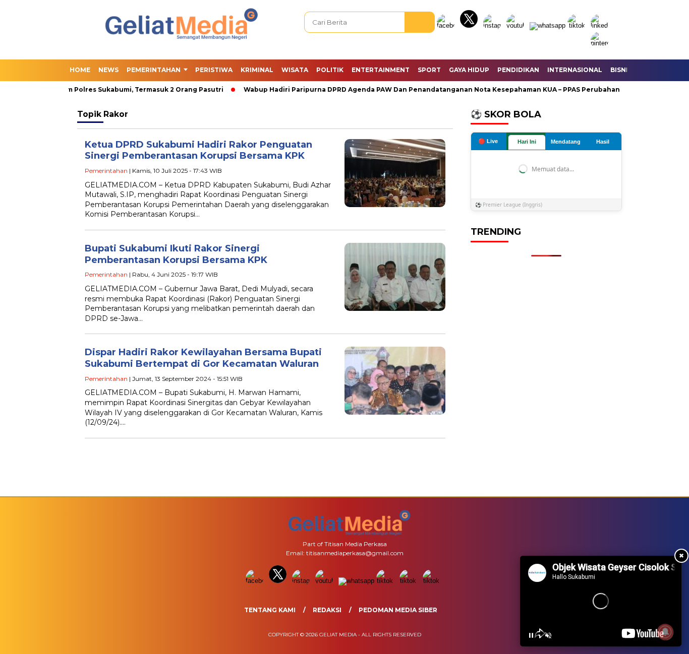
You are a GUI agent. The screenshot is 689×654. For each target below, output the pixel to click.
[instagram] (493, 25)
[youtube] (517, 25)
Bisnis (621, 70)
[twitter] (470, 25)
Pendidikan (518, 70)
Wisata (294, 70)
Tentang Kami (270, 610)
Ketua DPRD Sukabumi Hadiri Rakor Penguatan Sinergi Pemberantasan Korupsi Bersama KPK (198, 150)
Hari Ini (527, 142)
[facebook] (447, 25)
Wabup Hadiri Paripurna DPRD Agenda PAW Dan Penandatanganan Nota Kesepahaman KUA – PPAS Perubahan (419, 89)
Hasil (602, 142)
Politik (329, 70)
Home (80, 70)
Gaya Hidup (469, 70)
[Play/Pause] (531, 635)
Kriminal (257, 70)
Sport (429, 70)
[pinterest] (601, 43)
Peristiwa (214, 70)
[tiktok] (578, 25)
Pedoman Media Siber (398, 610)
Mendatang (566, 142)
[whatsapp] (547, 25)
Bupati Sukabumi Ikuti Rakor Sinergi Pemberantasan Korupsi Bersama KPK (176, 254)
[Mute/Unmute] (548, 635)
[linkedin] (601, 25)
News (108, 70)
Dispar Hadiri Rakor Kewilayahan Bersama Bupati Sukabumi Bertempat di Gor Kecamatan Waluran (203, 358)
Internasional (574, 70)
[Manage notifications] (665, 632)
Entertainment (381, 70)
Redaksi (327, 610)
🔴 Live (488, 141)
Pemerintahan (154, 70)
